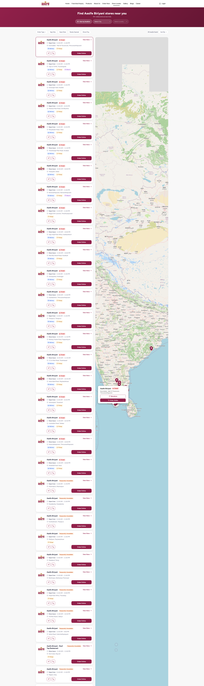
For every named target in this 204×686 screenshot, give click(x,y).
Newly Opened (74, 32)
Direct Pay (86, 32)
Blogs (132, 3)
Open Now (62, 32)
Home (67, 3)
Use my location (84, 21)
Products (89, 3)
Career (138, 3)
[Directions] (49, 53)
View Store (86, 39)
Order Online (81, 53)
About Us (97, 3)
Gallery (125, 3)
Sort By (162, 32)
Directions (114, 396)
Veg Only (53, 32)
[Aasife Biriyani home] (50, 3)
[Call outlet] (53, 53)
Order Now (106, 3)
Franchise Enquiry (78, 3)
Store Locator (116, 3)
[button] (119, 385)
